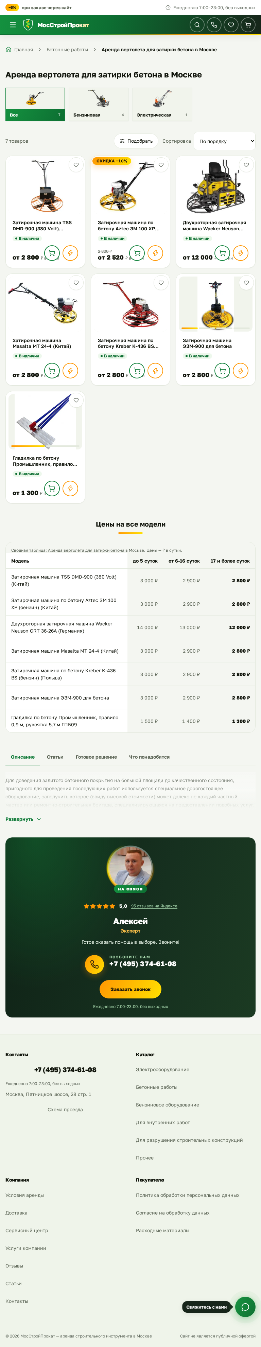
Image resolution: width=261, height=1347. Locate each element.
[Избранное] (231, 24)
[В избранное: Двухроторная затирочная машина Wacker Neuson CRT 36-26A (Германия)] (246, 164)
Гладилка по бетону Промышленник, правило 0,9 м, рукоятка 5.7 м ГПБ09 (64, 721)
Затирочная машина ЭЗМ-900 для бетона (60, 698)
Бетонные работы (156, 1087)
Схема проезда (65, 1109)
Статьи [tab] (55, 757)
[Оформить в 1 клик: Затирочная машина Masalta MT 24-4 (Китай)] (70, 370)
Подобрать (140, 141)
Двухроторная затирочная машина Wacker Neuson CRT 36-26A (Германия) (61, 627)
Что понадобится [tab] (149, 757)
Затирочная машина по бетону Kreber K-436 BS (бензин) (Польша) (63, 674)
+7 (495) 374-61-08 (142, 964)
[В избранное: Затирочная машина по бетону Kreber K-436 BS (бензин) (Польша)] (161, 282)
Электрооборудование (162, 1069)
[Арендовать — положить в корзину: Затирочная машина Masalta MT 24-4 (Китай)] (52, 370)
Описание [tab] (23, 757)
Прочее (145, 1157)
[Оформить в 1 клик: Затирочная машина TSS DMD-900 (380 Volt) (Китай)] (70, 253)
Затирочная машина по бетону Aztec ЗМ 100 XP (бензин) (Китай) (64, 603)
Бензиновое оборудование (167, 1104)
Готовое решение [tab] (96, 757)
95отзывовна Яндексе (154, 905)
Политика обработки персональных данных (188, 1195)
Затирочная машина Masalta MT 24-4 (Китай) (65, 651)
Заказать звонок (130, 989)
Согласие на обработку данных (173, 1213)
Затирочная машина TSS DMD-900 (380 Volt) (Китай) (64, 580)
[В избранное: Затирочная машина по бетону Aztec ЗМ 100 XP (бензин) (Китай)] (161, 164)
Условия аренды (24, 1195)
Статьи (13, 1283)
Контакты (16, 1301)
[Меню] (12, 24)
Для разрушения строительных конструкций (189, 1140)
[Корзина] (248, 24)
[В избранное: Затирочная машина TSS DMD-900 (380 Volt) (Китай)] (76, 164)
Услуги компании (25, 1248)
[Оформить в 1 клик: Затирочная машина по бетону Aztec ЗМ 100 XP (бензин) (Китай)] (155, 253)
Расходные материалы (162, 1230)
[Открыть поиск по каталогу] (197, 24)
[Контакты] (214, 24)
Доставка (16, 1213)
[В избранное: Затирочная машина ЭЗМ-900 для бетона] (246, 282)
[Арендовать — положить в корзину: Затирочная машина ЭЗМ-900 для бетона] (222, 370)
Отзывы (14, 1266)
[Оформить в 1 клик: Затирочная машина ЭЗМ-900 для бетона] (240, 370)
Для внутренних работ (163, 1122)
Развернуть (19, 819)
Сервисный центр (26, 1230)
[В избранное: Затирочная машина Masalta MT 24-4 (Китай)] (76, 282)
